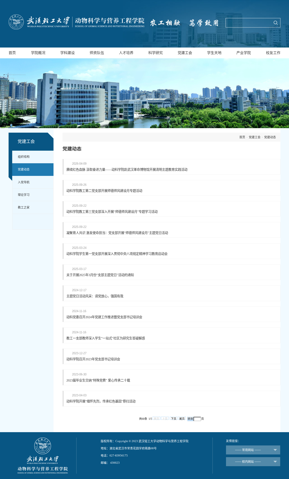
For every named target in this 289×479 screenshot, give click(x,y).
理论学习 (24, 194)
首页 (12, 53)
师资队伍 (97, 53)
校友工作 (273, 53)
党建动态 (24, 169)
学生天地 (214, 53)
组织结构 (24, 156)
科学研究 (155, 53)
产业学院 (243, 53)
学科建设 (67, 53)
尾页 (182, 418)
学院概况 (38, 53)
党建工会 (185, 53)
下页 (173, 418)
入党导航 (24, 182)
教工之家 (24, 207)
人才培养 (126, 53)
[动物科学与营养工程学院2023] (76, 22)
